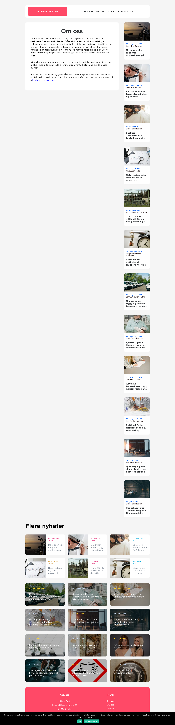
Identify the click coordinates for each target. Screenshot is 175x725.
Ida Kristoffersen (133, 87)
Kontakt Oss (125, 11)
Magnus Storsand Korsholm (133, 254)
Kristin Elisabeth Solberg (136, 212)
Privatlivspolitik (91, 721)
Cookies (111, 11)
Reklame (89, 11)
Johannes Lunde (133, 380)
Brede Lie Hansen (134, 129)
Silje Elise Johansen (134, 46)
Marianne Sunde (133, 171)
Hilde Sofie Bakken (134, 338)
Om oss (100, 11)
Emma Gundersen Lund (136, 297)
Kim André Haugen (134, 421)
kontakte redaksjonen (44, 80)
